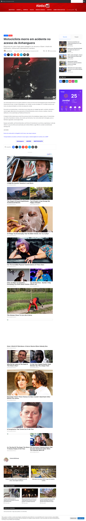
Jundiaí (5, 35)
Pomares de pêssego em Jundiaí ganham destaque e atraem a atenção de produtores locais (47, 500)
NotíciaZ (12, 9)
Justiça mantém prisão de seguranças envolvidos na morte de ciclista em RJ (11, 500)
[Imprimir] (27, 54)
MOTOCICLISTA (38, 141)
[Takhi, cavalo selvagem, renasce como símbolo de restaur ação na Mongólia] (63, 56)
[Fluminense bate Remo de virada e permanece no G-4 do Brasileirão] (63, 43)
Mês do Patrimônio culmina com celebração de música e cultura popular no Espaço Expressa (29, 500)
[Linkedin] (11, 54)
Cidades (18, 9)
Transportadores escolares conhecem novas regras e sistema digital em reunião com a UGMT (26, 136)
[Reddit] (18, 54)
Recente (65, 37)
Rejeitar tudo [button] (73, 518)
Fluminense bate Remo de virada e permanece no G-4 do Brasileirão (74, 43)
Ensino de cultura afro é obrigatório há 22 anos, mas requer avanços (20, 133)
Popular (76, 37)
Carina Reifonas (9, 51)
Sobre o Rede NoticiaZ (59, 9)
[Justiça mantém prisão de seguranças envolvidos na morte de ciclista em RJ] (12, 493)
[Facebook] (5, 54)
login (14, 511)
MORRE (29, 141)
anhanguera (20, 141)
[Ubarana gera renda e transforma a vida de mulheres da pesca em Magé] (63, 63)
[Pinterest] (15, 54)
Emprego (25, 9)
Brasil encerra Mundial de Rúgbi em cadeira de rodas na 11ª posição (75, 50)
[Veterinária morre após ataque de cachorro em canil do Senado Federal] (63, 69)
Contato (49, 9)
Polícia (32, 9)
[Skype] (21, 54)
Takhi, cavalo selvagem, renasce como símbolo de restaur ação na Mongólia (75, 56)
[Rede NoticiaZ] (43, 6)
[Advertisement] (43, 23)
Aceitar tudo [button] (81, 518)
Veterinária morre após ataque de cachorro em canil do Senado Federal (75, 69)
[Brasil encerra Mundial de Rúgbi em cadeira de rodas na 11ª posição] (63, 50)
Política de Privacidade (14, 519)
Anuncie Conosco (40, 9)
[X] (8, 54)
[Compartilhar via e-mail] (24, 54)
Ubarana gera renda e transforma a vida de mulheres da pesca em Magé (74, 63)
